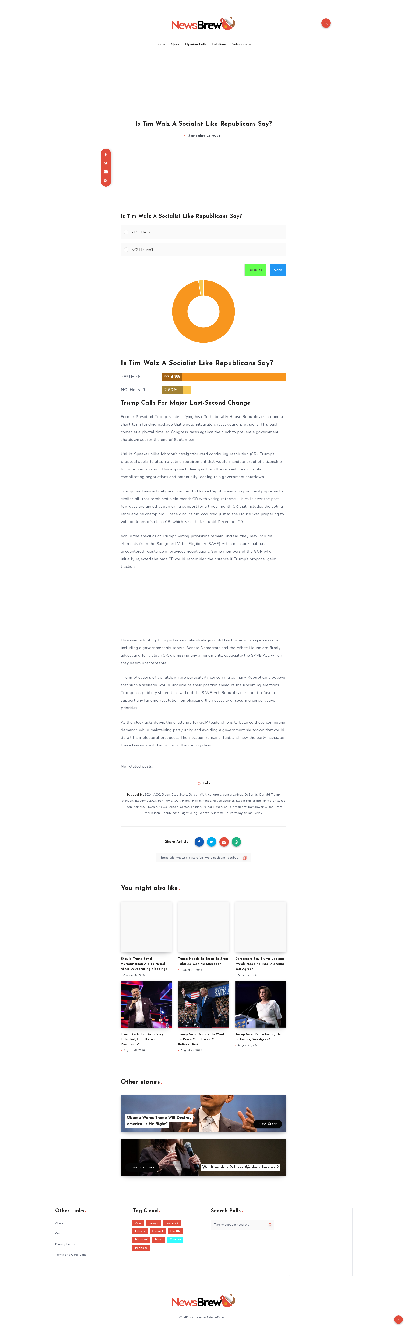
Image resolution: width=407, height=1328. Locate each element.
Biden (166, 795)
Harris (196, 801)
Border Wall (197, 795)
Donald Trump (269, 795)
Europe (153, 1223)
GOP (177, 801)
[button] (207, 232)
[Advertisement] (203, 78)
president (240, 807)
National (141, 1239)
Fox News (165, 801)
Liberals (151, 807)
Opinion (175, 1239)
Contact (61, 1233)
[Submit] (270, 1224)
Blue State (179, 795)
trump (248, 813)
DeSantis (251, 795)
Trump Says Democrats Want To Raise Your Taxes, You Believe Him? (201, 1039)
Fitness (140, 1231)
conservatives (233, 795)
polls (227, 807)
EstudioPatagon (217, 1317)
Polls (206, 783)
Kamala (139, 807)
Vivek (258, 813)
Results (255, 270)
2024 (148, 795)
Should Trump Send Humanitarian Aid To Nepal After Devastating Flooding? (144, 964)
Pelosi (207, 807)
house (207, 801)
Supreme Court (222, 813)
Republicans (171, 813)
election (127, 801)
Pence (217, 807)
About (59, 1223)
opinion (196, 807)
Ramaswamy (257, 807)
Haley (186, 801)
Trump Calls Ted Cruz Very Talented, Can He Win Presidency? (142, 1039)
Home (160, 44)
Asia (138, 1223)
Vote (278, 270)
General (157, 1231)
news (163, 807)
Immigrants (271, 801)
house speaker (223, 801)
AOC (156, 795)
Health (175, 1231)
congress (214, 795)
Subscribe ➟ (241, 44)
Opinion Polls (195, 44)
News (175, 44)
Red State (275, 807)
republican (152, 813)
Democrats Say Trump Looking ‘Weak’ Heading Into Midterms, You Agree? (260, 964)
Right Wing (189, 813)
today (238, 813)
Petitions (219, 44)
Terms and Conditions (70, 1255)
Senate (204, 813)
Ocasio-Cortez (179, 807)
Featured (172, 1223)
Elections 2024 (145, 801)
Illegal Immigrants (249, 801)
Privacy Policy (65, 1244)
